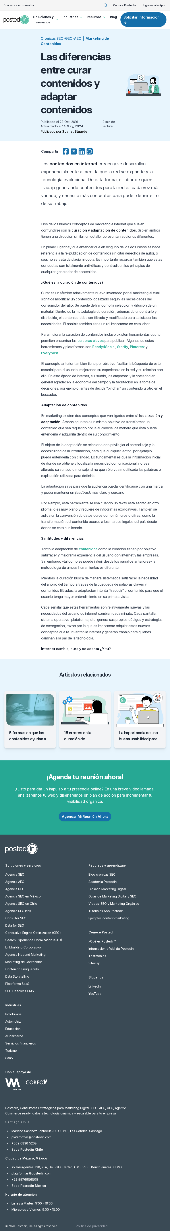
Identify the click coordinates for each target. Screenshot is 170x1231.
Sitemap (94, 963)
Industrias (70, 17)
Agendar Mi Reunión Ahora (85, 816)
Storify (122, 347)
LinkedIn (95, 986)
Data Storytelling (17, 976)
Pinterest (137, 347)
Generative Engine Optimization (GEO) (33, 933)
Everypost (49, 353)
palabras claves (90, 340)
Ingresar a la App (154, 5)
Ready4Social (103, 347)
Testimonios (97, 956)
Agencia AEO (14, 882)
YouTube (95, 993)
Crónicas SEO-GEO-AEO (61, 38)
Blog (113, 17)
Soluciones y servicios (43, 19)
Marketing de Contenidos (23, 962)
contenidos (88, 549)
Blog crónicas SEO (102, 874)
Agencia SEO (14, 874)
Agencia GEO (15, 889)
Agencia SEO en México (23, 896)
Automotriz (13, 1021)
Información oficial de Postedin (111, 948)
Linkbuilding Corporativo (23, 947)
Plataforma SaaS (17, 984)
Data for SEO (14, 925)
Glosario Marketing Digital (107, 889)
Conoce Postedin (124, 5)
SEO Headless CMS (19, 991)
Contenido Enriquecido (22, 969)
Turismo (11, 1050)
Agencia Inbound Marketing (25, 954)
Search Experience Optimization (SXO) (33, 940)
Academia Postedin (103, 882)
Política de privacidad (92, 1226)
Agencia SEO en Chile (21, 903)
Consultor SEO (15, 918)
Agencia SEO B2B (18, 911)
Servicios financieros (20, 1043)
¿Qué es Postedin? (102, 941)
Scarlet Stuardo (74, 131)
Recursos (94, 17)
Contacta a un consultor (19, 5)
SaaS (9, 1058)
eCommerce (14, 1036)
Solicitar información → (142, 20)
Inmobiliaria (13, 1014)
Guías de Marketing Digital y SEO (112, 896)
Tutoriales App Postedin (106, 911)
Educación (13, 1029)
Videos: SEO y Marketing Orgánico (114, 903)
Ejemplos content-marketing (109, 918)
